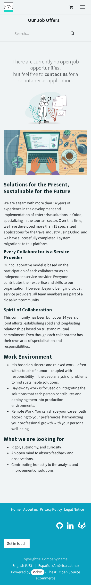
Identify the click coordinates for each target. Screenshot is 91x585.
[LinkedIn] (70, 526)
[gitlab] (82, 526)
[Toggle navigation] (82, 7)
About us (30, 509)
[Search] (72, 33)
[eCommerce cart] (71, 7)
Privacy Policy (51, 509)
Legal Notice (74, 509)
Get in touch (16, 543)
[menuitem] (22, 565)
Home (16, 509)
